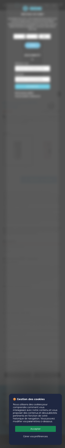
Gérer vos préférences (35, 436)
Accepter (35, 428)
